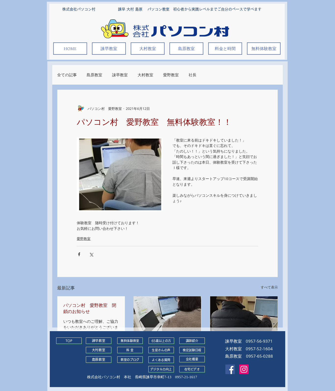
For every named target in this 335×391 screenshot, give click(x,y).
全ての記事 (67, 74)
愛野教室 (171, 74)
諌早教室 (120, 74)
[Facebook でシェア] (79, 254)
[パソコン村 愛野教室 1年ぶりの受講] (244, 315)
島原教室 (94, 74)
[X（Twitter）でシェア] (91, 254)
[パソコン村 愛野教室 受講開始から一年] (167, 315)
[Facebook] (230, 369)
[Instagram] (244, 369)
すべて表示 (269, 287)
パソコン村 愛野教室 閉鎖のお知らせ (89, 308)
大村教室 (145, 74)
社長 (192, 74)
